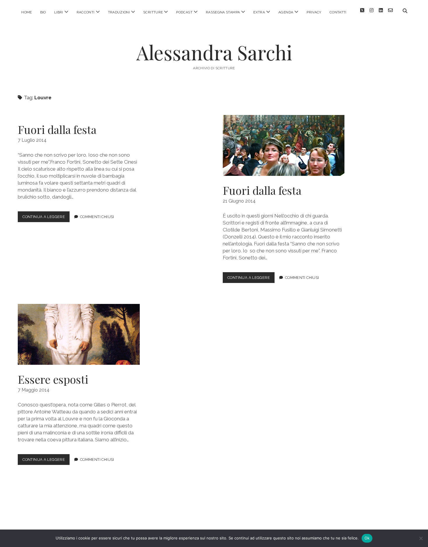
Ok (367, 538)
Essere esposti (78, 334)
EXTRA (259, 12)
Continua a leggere (46, 218)
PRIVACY (314, 12)
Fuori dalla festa (57, 129)
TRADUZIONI (119, 12)
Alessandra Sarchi (214, 52)
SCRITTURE (153, 12)
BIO (43, 12)
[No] (421, 538)
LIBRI (58, 12)
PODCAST (184, 12)
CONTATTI (338, 12)
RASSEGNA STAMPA (223, 12)
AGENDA (285, 12)
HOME (26, 12)
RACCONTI (86, 12)
